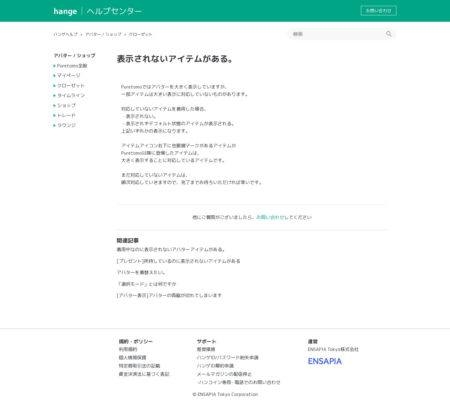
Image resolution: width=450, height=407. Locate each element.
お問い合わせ (379, 10)
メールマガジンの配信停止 (224, 374)
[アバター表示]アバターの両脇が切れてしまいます (169, 295)
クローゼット (141, 34)
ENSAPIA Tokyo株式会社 (333, 349)
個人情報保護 (132, 357)
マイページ (68, 75)
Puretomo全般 (72, 65)
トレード (66, 115)
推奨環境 (206, 349)
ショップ (66, 105)
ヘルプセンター (114, 11)
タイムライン (71, 95)
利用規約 (128, 349)
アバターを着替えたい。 (142, 272)
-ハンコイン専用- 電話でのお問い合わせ (238, 382)
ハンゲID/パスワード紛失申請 (227, 357)
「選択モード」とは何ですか (146, 284)
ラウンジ (66, 125)
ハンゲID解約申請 (215, 366)
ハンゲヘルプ (65, 34)
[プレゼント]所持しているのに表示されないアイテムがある (178, 261)
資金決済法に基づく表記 (144, 374)
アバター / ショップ (103, 34)
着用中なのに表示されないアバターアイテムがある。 (172, 249)
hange (65, 11)
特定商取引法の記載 (139, 366)
